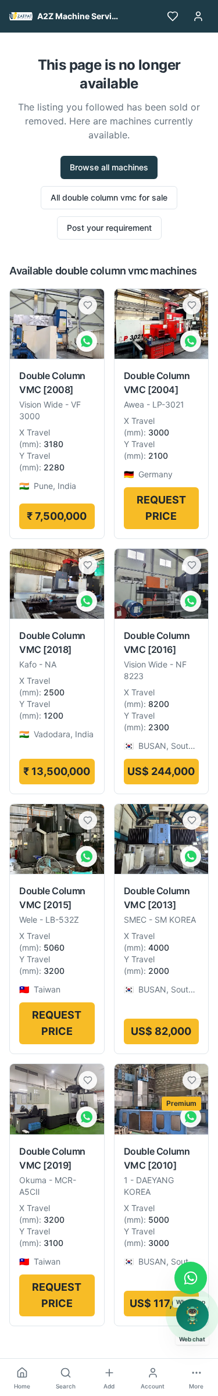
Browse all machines (109, 167)
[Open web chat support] (192, 1315)
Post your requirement (109, 228)
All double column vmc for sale (109, 197)
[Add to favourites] (87, 305)
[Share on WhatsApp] (86, 341)
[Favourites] (172, 16)
